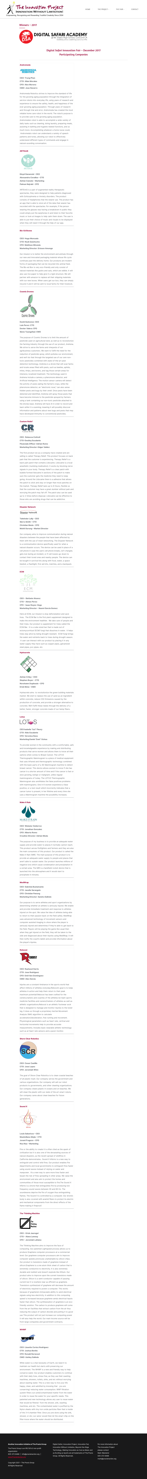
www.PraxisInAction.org (17, 1457)
